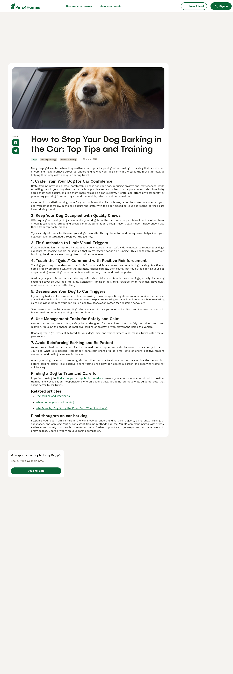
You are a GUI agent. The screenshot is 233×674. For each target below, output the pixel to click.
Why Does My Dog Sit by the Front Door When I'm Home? (71, 408)
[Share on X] (15, 150)
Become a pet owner (79, 6)
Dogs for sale (36, 470)
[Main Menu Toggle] (3, 6)
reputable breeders (90, 378)
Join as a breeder (111, 6)
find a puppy (65, 378)
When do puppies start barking (55, 402)
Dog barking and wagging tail (53, 396)
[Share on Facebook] (15, 142)
